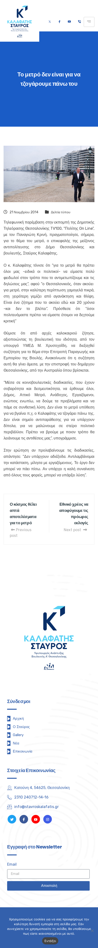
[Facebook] (59, 22)
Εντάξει (50, 941)
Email (12, 864)
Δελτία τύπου (60, 212)
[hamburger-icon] (89, 22)
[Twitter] (49, 22)
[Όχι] (92, 930)
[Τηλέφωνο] (79, 22)
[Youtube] (69, 22)
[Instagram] (47, 819)
